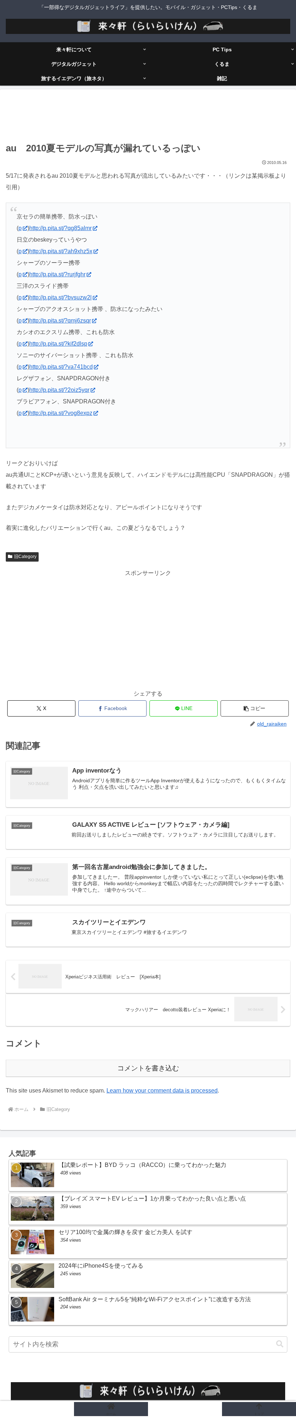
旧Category (25, 556)
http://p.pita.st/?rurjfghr (57, 274)
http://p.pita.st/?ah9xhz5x (60, 251)
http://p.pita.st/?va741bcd (61, 367)
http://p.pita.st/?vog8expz (60, 413)
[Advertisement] (148, 117)
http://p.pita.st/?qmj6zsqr (60, 320)
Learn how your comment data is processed (162, 1090)
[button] (255, 708)
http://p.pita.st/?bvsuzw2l (60, 297)
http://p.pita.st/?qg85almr (60, 228)
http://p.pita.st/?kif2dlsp (58, 344)
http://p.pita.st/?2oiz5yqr (59, 390)
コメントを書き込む (148, 1068)
